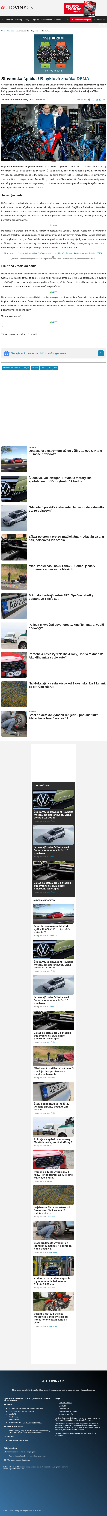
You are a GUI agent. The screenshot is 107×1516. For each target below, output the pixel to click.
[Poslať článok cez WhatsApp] (100, 99)
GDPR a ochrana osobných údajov (17, 1460)
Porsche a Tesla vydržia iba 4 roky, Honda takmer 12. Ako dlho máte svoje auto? (66, 655)
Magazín (35, 20)
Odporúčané (46, 20)
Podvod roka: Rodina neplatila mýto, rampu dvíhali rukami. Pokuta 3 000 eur (52, 1281)
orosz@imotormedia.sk (26, 1411)
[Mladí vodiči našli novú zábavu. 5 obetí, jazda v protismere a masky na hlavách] (14, 589)
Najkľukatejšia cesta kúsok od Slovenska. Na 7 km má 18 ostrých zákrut (52, 1210)
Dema (43, 368)
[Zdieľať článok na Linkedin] (97, 99)
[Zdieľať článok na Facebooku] (89, 99)
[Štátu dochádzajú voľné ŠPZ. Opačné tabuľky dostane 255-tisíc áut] (14, 618)
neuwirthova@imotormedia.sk (35, 1456)
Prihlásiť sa (100, 20)
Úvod (3, 31)
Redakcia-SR (52, 936)
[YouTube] (104, 24)
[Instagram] (68, 19)
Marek (49, 1146)
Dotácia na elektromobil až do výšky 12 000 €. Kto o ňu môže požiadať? (52, 929)
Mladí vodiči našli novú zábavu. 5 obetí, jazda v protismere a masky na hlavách (62, 567)
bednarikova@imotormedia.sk (32, 1408)
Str (55, 368)
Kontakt (57, 20)
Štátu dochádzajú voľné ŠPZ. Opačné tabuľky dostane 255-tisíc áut (51, 1106)
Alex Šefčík (51, 821)
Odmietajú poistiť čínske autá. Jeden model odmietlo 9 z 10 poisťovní (52, 850)
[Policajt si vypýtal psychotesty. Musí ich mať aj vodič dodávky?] (14, 647)
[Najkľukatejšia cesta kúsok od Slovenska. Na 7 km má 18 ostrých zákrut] (14, 706)
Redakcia (40, 99)
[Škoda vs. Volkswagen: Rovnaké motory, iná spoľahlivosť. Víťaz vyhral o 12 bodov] (14, 501)
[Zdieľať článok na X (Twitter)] (93, 99)
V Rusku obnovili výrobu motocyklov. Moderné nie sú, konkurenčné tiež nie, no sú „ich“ (51, 1318)
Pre (50, 368)
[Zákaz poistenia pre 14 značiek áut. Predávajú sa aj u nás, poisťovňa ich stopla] (14, 559)
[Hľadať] (3, 19)
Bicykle (35, 368)
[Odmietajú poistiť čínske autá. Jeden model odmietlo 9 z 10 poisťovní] (14, 530)
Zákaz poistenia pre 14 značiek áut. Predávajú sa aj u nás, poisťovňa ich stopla (52, 886)
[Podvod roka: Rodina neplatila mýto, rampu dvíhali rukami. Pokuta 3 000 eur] (53, 1275)
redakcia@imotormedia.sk (32, 1422)
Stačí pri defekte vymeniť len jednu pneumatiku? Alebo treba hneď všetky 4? (63, 716)
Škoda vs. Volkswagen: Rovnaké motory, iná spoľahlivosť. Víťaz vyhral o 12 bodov (60, 479)
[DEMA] (53, 225)
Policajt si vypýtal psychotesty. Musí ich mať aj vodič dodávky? (53, 1141)
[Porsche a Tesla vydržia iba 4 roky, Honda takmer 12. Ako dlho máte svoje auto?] (14, 677)
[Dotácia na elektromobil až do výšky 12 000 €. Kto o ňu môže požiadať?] (14, 471)
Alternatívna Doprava (12, 368)
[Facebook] (99, 24)
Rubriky (9, 20)
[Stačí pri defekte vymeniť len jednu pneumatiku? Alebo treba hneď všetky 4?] (14, 735)
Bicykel (26, 368)
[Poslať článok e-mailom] (104, 99)
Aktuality (18, 20)
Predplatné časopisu (82, 20)
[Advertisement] (53, 411)
